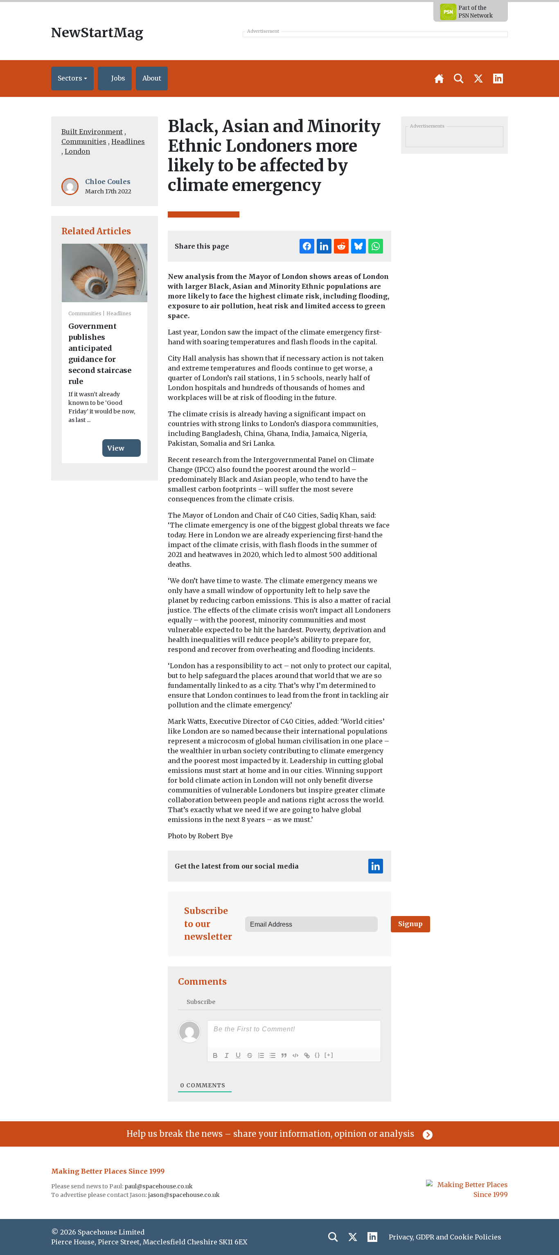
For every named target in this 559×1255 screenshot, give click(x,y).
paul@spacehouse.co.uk (159, 1186)
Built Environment (92, 132)
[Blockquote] (284, 1055)
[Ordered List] (261, 1055)
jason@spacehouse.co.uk (184, 1195)
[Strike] (249, 1055)
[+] (329, 1055)
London (77, 151)
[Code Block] (295, 1055)
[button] (72, 78)
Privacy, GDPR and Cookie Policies (445, 1237)
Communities (83, 141)
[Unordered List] (272, 1055)
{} (317, 1055)
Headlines (128, 141)
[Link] (307, 1055)
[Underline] (238, 1055)
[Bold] (215, 1055)
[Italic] (226, 1055)
